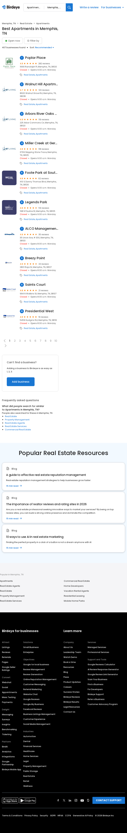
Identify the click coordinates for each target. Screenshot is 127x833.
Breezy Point (35, 258)
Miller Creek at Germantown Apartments (41, 143)
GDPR (53, 815)
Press (66, 677)
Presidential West (39, 311)
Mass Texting (9, 697)
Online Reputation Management (40, 679)
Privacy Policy (31, 815)
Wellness (28, 786)
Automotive (29, 736)
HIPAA (60, 815)
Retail (26, 781)
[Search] (69, 7)
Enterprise (28, 652)
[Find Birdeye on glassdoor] (88, 800)
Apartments (42, 75)
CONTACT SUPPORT (109, 800)
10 (56, 341)
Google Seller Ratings (8, 669)
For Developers (95, 689)
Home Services (30, 756)
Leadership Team (72, 652)
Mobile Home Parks (74, 600)
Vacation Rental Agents (76, 590)
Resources (69, 667)
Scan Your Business (97, 679)
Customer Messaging (34, 684)
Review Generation (33, 674)
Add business (20, 381)
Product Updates (72, 682)
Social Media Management (36, 724)
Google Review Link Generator (103, 674)
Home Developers (74, 586)
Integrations (8, 756)
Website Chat (30, 694)
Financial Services (32, 746)
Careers (68, 687)
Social (5, 687)
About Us (68, 647)
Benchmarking (9, 729)
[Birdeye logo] (11, 7)
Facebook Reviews (32, 709)
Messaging (7, 714)
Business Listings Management (39, 714)
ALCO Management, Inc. (41, 229)
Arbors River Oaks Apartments (41, 114)
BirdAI (5, 746)
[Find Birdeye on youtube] (82, 800)
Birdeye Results (71, 701)
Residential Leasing (74, 595)
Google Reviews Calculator (101, 664)
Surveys (6, 719)
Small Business (31, 647)
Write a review (89, 7)
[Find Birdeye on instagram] (76, 800)
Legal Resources (72, 706)
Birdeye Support (96, 694)
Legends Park (36, 202)
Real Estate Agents (15, 423)
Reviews (6, 652)
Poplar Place (35, 58)
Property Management (17, 419)
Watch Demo (70, 657)
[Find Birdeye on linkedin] (70, 800)
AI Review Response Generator (103, 669)
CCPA (68, 815)
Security (44, 815)
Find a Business (95, 684)
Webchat (6, 682)
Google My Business (33, 704)
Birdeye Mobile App (11, 769)
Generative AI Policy (83, 815)
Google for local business (36, 664)
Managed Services (97, 647)
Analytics (6, 751)
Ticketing (6, 734)
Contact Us (69, 711)
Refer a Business (96, 699)
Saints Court (35, 285)
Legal (26, 761)
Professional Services (98, 652)
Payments (7, 702)
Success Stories (72, 692)
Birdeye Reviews (72, 697)
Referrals (6, 657)
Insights (6, 724)
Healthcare (29, 751)
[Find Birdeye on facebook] (58, 800)
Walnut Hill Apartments (41, 84)
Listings (6, 647)
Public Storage (30, 771)
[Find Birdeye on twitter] (64, 800)
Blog (66, 672)
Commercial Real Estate (18, 429)
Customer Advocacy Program (103, 704)
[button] (5, 345)
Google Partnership (8, 763)
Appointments (9, 692)
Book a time (70, 662)
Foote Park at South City (41, 173)
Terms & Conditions (12, 815)
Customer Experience (34, 719)
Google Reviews (31, 699)
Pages (5, 662)
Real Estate (26, 23)
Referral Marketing (32, 689)
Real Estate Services (16, 426)
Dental (26, 741)
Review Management (34, 669)
